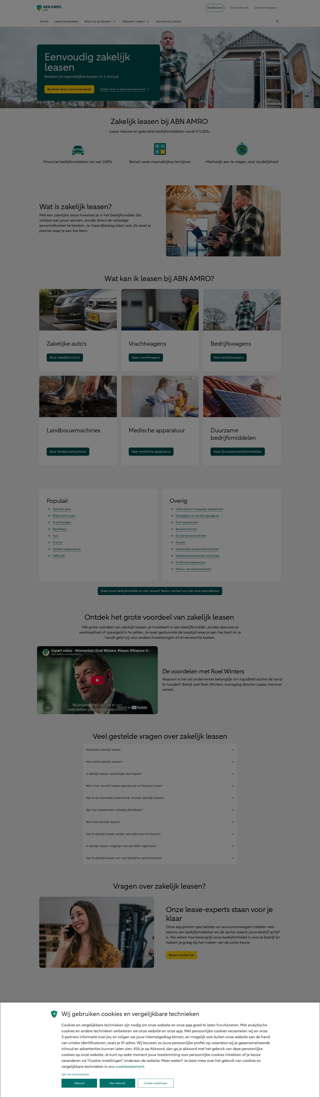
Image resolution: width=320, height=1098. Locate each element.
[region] (160, 1050)
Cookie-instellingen (155, 1083)
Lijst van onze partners (75, 1074)
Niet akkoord (117, 1083)
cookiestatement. (130, 1066)
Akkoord (79, 1083)
